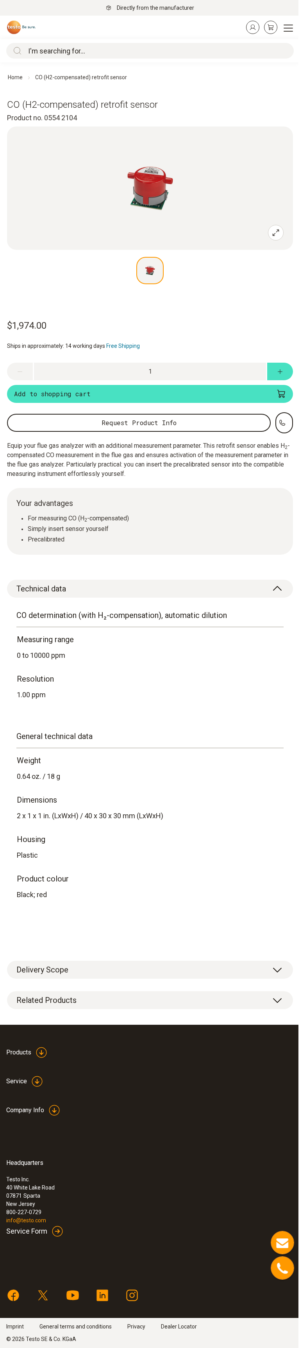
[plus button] (280, 371)
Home (15, 77)
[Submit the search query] (15, 50)
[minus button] (20, 371)
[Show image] (150, 270)
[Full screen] (276, 232)
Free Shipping (123, 346)
